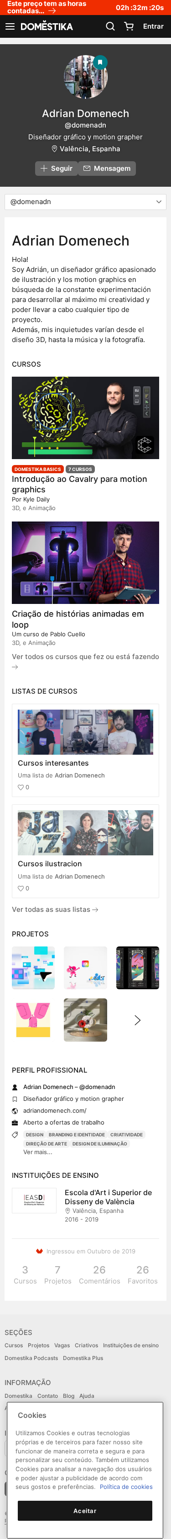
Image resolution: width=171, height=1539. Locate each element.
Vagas (62, 1345)
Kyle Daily (36, 499)
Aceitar (85, 1510)
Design (34, 1134)
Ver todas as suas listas (52, 909)
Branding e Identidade (77, 1134)
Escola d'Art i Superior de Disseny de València (108, 1197)
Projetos (38, 1345)
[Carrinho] (128, 26)
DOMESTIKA (46, 26)
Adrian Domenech (80, 775)
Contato (47, 1395)
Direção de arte (46, 1143)
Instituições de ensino (131, 1345)
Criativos (86, 1345)
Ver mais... (37, 1152)
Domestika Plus (83, 1358)
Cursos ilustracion (50, 863)
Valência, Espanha (90, 148)
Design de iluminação (100, 1143)
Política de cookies (126, 1486)
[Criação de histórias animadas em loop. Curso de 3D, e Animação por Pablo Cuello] (85, 563)
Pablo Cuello (67, 634)
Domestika (18, 1395)
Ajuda (86, 1395)
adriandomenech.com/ (55, 1110)
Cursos (14, 1345)
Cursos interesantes (53, 762)
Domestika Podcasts (31, 1358)
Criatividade (126, 1134)
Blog (68, 1395)
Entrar (153, 26)
